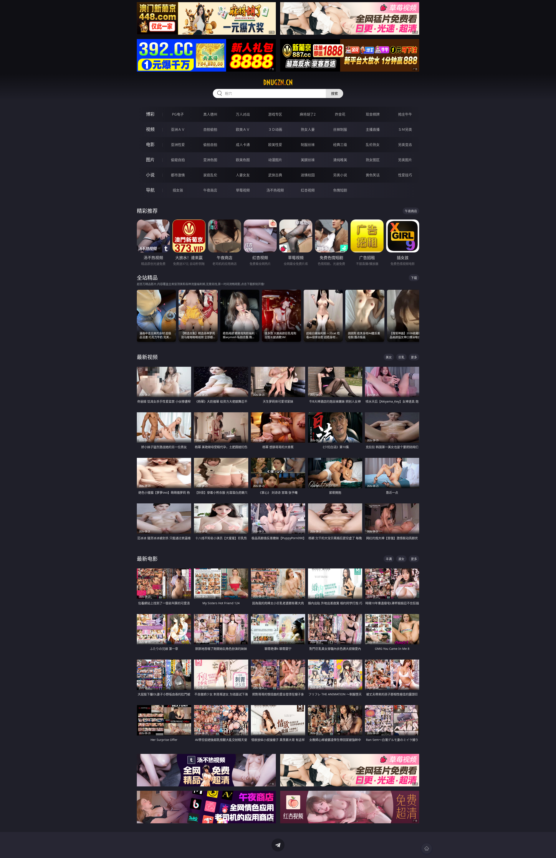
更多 (414, 357)
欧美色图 (243, 159)
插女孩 (178, 190)
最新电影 (147, 558)
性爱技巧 (405, 175)
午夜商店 (210, 190)
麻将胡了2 (308, 114)
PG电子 (178, 114)
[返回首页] (426, 848)
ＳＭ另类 (405, 129)
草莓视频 (243, 190)
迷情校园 (308, 175)
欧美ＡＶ (243, 129)
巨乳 (401, 357)
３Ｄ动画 (275, 129)
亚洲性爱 (178, 144)
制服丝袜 (308, 144)
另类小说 (340, 175)
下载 (414, 278)
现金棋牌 (373, 114)
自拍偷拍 (210, 129)
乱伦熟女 (373, 144)
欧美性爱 (275, 144)
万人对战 (243, 114)
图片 (150, 160)
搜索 (334, 93)
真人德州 (210, 114)
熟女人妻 (308, 129)
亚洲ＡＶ (178, 129)
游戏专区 (275, 114)
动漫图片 (275, 159)
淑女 (401, 559)
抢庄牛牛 (405, 114)
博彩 (150, 114)
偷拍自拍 (210, 144)
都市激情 (178, 175)
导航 (150, 190)
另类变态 (405, 144)
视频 (150, 129)
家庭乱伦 (210, 175)
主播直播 (373, 129)
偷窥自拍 (178, 159)
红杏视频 (308, 190)
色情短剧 (340, 190)
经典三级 (340, 144)
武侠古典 (275, 175)
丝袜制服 (340, 129)
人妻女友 (243, 175)
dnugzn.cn (278, 82)
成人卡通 (243, 144)
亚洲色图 (210, 159)
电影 (150, 144)
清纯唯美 (340, 159)
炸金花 (340, 114)
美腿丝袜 (308, 159)
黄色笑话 (373, 175)
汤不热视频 (275, 190)
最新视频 (147, 356)
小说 (150, 175)
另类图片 (405, 159)
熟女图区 (373, 159)
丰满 (389, 559)
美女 (389, 357)
